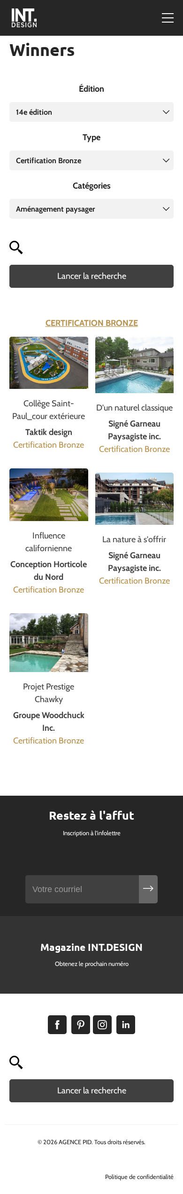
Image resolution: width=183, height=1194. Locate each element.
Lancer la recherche (91, 276)
